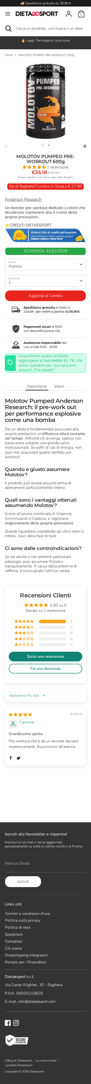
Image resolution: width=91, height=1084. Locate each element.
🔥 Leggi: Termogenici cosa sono (45, 40)
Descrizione (37, 386)
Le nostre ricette (46, 1060)
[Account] (69, 11)
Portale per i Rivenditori (26, 962)
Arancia (14, 266)
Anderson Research (23, 199)
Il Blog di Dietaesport (18, 1060)
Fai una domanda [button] (45, 668)
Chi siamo (13, 948)
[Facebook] (8, 1023)
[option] (45, 40)
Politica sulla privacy (22, 920)
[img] (20, 714)
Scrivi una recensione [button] (45, 656)
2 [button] (49, 145)
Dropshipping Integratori (26, 955)
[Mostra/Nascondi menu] (8, 14)
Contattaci (14, 941)
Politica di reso (18, 927)
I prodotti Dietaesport (19, 1065)
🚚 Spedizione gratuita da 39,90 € (45, 3)
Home (9, 55)
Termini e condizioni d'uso (27, 913)
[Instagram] (16, 1023)
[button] (35, 167)
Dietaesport (36, 1071)
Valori (59, 386)
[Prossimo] (84, 146)
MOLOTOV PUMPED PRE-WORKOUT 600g (46, 55)
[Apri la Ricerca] (8, 28)
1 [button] (42, 145)
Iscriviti (23, 881)
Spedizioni (14, 934)
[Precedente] (6, 146)
